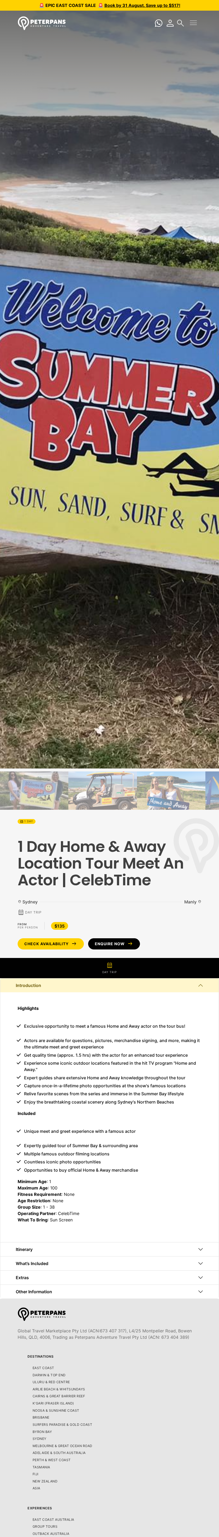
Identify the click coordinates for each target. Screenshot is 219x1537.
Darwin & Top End (49, 1375)
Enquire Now (114, 944)
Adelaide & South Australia (59, 1453)
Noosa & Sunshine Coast (56, 1410)
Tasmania (41, 1467)
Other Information (34, 1291)
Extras (22, 1277)
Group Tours (45, 1526)
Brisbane (41, 1417)
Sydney (39, 1439)
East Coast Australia (53, 1520)
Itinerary (24, 1249)
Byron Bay (42, 1432)
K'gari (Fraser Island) (53, 1403)
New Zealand (45, 1481)
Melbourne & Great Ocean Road (62, 1446)
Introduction (28, 985)
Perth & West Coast (52, 1460)
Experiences (40, 1508)
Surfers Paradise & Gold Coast (62, 1425)
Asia (36, 1488)
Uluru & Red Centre (51, 1382)
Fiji (35, 1474)
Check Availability (50, 944)
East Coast (43, 1368)
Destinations (40, 1356)
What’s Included (32, 1263)
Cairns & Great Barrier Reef (59, 1396)
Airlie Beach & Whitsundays (59, 1389)
